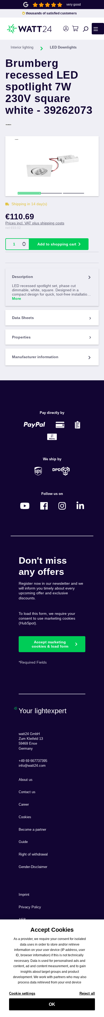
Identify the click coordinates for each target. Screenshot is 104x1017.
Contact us (27, 792)
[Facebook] (44, 506)
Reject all (87, 993)
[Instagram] (62, 506)
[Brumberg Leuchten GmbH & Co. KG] (52, 125)
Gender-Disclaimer (33, 867)
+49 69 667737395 (33, 761)
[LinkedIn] (80, 506)
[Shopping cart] (75, 28)
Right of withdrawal (33, 854)
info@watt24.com (32, 766)
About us (26, 780)
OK (52, 1004)
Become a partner (32, 830)
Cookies (25, 817)
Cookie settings (22, 993)
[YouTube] (25, 506)
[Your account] (66, 28)
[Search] (85, 28)
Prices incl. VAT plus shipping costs (34, 223)
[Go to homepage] (20, 28)
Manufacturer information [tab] (35, 357)
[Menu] (98, 28)
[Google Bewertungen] (25, 4)
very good (73, 4)
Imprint (24, 895)
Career (24, 804)
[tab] (52, 287)
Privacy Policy (30, 907)
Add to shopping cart (56, 244)
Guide (23, 842)
